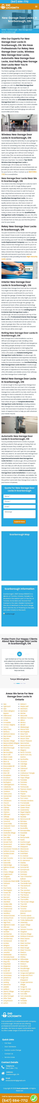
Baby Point (7, 729)
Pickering (23, 791)
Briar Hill (6, 773)
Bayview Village (9, 741)
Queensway (24, 810)
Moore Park (24, 729)
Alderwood (7, 715)
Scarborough (12, 30)
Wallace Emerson (26, 936)
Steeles (23, 863)
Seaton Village (25, 844)
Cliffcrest (6, 814)
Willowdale (24, 959)
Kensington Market (10, 959)
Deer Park (7, 835)
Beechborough (8, 748)
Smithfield (24, 853)
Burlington (7, 782)
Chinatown (7, 801)
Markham (23, 709)
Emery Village (8, 872)
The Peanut (24, 895)
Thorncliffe (24, 899)
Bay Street (7, 736)
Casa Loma (7, 794)
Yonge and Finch (26, 975)
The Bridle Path (26, 883)
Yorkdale (23, 1001)
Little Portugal (8, 996)
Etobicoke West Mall (10, 881)
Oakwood (23, 768)
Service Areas (10, 1057)
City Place (7, 805)
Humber (6, 932)
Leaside (6, 987)
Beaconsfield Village (10, 743)
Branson (6, 771)
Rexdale (23, 817)
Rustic (22, 840)
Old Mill (23, 771)
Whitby (23, 957)
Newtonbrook (25, 745)
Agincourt (7, 706)
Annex (5, 720)
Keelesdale (7, 955)
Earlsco (6, 856)
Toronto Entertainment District (25, 911)
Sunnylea (23, 872)
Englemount (7, 874)
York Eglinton (25, 991)
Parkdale (23, 780)
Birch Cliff (6, 755)
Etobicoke (7, 879)
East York (6, 860)
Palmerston (24, 775)
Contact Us (9, 1054)
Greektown (7, 906)
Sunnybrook (24, 869)
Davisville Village (9, 833)
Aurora (5, 727)
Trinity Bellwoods (26, 920)
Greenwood (7, 909)
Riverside (23, 826)
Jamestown (7, 948)
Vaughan (23, 932)
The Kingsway (25, 892)
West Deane (24, 938)
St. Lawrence (25, 860)
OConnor (23, 761)
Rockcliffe (24, 828)
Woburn (23, 964)
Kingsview (7, 966)
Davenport (7, 830)
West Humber (25, 943)
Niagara (23, 750)
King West (7, 964)
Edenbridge (7, 865)
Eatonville (7, 863)
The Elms (23, 888)
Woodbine (24, 966)
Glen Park (7, 899)
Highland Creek (9, 925)
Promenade (24, 803)
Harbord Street (9, 915)
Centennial (7, 796)
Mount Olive (24, 738)
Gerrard (6, 897)
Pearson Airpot (25, 789)
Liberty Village (8, 991)
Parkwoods (24, 787)
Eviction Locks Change (13, 1050)
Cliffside (6, 817)
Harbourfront (8, 918)
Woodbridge (24, 968)
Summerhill (24, 867)
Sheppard (24, 846)
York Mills (23, 994)
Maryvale (23, 715)
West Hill (23, 941)
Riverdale (23, 824)
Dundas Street (8, 853)
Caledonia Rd (8, 789)
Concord (6, 821)
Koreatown (7, 973)
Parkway (23, 784)
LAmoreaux (7, 975)
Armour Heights (9, 725)
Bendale (6, 750)
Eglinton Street (8, 867)
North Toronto (25, 752)
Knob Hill (6, 971)
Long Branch (8, 1001)
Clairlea (6, 807)
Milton (22, 720)
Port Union (24, 798)
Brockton (6, 778)
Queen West (24, 807)
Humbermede (8, 936)
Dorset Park (7, 842)
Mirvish (22, 725)
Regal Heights (25, 812)
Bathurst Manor (9, 734)
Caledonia (7, 787)
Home (3, 30)
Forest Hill (7, 892)
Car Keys (8, 1043)
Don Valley (7, 840)
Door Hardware (10, 1047)
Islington (6, 945)
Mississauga (24, 727)
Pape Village (24, 778)
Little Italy (7, 994)
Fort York (6, 895)
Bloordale (6, 764)
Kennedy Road (8, 957)
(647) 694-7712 (19, 1)
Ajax (4, 704)
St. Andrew (24, 856)
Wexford (23, 955)
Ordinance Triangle (27, 773)
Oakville (23, 766)
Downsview (7, 846)
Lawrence (7, 984)
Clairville (6, 810)
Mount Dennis (25, 736)
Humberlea (7, 934)
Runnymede (24, 837)
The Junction (25, 890)
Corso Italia (7, 824)
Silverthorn (24, 851)
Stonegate (24, 865)
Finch (5, 886)
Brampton (7, 768)
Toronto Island (25, 915)
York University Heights (25, 997)
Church (6, 803)
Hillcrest (6, 927)
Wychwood (24, 971)
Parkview (23, 782)
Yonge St (23, 987)
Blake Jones (7, 759)
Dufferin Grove (8, 851)
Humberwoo (7, 938)
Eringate (6, 876)
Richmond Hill (25, 819)
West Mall (24, 945)
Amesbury (7, 718)
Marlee (22, 713)
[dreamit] (11, 1015)
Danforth (6, 828)
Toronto (23, 927)
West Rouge (24, 948)
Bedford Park (8, 745)
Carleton (6, 791)
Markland (23, 711)
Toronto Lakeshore (27, 918)
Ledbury (6, 989)
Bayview (6, 738)
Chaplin (6, 798)
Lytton (5, 1003)
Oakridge (23, 764)
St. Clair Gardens (26, 858)
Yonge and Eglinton (27, 973)
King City (6, 961)
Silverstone (24, 849)
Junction (6, 952)
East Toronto (8, 858)
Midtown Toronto (26, 718)
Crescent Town (9, 826)
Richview (23, 821)
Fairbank (6, 883)
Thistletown (24, 897)
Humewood (7, 941)
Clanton (6, 812)
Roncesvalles (25, 830)
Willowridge (24, 961)
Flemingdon (7, 890)
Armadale (7, 722)
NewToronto (25, 748)
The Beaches (25, 881)
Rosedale (23, 833)
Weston (23, 952)
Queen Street (25, 805)
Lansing (6, 982)
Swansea (23, 874)
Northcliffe (24, 759)
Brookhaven (7, 780)
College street (8, 819)
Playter (23, 794)
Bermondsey (8, 752)
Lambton (6, 980)
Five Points (7, 888)
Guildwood (7, 911)
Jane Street (7, 950)
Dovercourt (7, 844)
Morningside (24, 732)
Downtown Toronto (10, 849)
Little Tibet (7, 998)
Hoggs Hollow (8, 929)
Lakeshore (7, 978)
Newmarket (24, 743)
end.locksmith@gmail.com (15, 1080)
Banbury (6, 732)
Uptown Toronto (26, 929)
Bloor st (6, 761)
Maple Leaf (24, 706)
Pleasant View (25, 796)
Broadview (7, 775)
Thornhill (23, 904)
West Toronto (25, 950)
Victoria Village (25, 934)
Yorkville (23, 1003)
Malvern (23, 704)
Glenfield (6, 902)
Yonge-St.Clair (25, 989)
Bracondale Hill (8, 766)
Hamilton (6, 913)
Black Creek (7, 757)
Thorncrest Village (27, 902)
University (24, 922)
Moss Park (24, 734)
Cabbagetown (8, 784)
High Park (6, 922)
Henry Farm (7, 920)
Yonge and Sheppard (24, 979)
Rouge (22, 835)
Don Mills (6, 837)
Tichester (23, 906)
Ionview (6, 943)
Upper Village (25, 925)
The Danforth (25, 886)
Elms (5, 869)
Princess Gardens (26, 801)
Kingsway (6, 968)
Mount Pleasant (26, 741)
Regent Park (24, 814)
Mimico (23, 722)
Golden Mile (7, 904)
